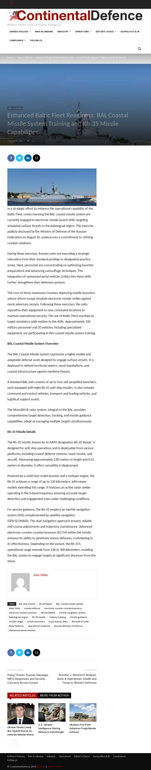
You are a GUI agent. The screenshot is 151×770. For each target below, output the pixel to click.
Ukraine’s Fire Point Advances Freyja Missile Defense (82, 728)
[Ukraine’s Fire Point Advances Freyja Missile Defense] (82, 712)
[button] (11, 4)
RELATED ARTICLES (23, 695)
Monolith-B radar (80, 621)
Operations (65, 756)
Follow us (12, 760)
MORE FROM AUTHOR (54, 695)
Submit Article (55, 766)
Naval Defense (16, 625)
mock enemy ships (58, 621)
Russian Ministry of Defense (68, 625)
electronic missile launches (23, 612)
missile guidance (78, 617)
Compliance (119, 756)
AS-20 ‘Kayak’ (45, 603)
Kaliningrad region (18, 617)
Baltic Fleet (14, 608)
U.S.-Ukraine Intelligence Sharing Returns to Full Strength (51, 728)
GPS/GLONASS (48, 612)
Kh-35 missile (38, 617)
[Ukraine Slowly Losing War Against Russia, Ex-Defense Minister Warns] (20, 713)
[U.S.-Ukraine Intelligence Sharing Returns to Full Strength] (51, 712)
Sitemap (41, 766)
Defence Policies (15, 756)
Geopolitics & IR (101, 756)
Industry (51, 756)
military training (58, 617)
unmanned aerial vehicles (22, 630)
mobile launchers (36, 621)
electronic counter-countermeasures (63, 608)
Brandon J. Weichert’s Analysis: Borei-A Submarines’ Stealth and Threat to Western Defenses (76, 678)
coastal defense (32, 608)
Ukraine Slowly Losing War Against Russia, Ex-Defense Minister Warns (20, 731)
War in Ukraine (25, 57)
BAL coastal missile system (69, 603)
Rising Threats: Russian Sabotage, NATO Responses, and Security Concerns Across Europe (27, 678)
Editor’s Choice (82, 756)
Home (10, 57)
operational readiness (39, 625)
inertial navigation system (72, 612)
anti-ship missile (27, 603)
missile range (16, 621)
